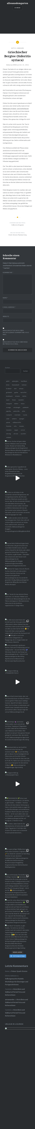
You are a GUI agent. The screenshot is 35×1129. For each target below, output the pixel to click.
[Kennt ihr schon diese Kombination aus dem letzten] (17, 911)
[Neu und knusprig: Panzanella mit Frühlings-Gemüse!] (17, 886)
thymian (8, 426)
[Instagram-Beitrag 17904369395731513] (17, 682)
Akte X (13, 48)
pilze (23, 411)
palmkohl (25, 407)
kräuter (17, 396)
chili (15, 388)
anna (15, 65)
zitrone (15, 434)
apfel (7, 381)
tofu (15, 426)
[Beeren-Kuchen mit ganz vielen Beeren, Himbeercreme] (17, 452)
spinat (8, 422)
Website (6, 316)
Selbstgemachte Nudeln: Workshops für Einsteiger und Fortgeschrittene (16, 981)
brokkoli (8, 388)
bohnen (24, 385)
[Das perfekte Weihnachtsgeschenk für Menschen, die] (17, 554)
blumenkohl (15, 385)
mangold (9, 403)
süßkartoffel (17, 422)
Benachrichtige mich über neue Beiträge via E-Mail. (15, 343)
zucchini (23, 434)
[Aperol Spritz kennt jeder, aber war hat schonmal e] (17, 707)
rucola (25, 415)
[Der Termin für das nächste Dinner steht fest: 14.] (17, 605)
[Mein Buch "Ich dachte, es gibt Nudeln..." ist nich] (17, 937)
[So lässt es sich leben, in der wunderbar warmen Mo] (17, 503)
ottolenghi (16, 407)
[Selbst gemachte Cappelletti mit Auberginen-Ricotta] (17, 478)
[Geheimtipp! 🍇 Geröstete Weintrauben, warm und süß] (17, 733)
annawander (9, 999)
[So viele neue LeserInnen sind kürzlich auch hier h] (17, 631)
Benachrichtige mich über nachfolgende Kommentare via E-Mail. (16, 332)
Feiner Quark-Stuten (19, 971)
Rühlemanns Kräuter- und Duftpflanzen (16, 108)
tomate (21, 426)
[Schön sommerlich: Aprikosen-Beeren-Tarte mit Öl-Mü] (17, 656)
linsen (14, 400)
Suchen (7, 367)
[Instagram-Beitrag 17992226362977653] (17, 784)
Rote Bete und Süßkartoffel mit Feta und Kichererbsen (15, 992)
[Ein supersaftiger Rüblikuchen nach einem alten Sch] (17, 860)
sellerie (14, 419)
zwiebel (8, 437)
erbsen (21, 388)
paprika (8, 411)
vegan (16, 430)
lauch (8, 400)
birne (7, 385)
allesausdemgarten (17, 3)
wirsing (8, 434)
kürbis (24, 396)
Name (5, 298)
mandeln (21, 400)
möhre (16, 403)
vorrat (23, 430)
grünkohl (9, 392)
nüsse (22, 403)
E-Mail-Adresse (9, 307)
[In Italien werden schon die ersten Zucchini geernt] (17, 529)
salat (7, 419)
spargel (21, 419)
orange (8, 407)
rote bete (17, 415)
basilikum (24, 381)
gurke (16, 392)
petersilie (16, 411)
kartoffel (23, 392)
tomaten (9, 430)
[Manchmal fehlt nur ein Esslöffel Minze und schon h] (17, 758)
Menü (18, 7)
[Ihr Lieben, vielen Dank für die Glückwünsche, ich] (17, 835)
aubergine (15, 381)
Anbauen (20, 48)
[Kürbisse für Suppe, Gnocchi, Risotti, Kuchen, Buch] (17, 580)
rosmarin (9, 415)
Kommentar (8, 272)
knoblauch (9, 396)
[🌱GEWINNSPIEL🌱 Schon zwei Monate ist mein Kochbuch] (17, 809)
